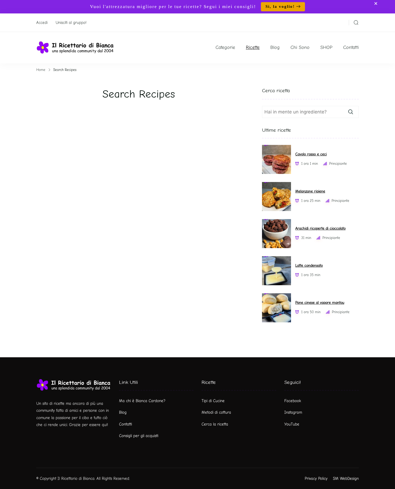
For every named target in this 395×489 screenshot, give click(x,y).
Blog (275, 47)
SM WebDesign (346, 478)
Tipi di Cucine (213, 400)
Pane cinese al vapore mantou (319, 302)
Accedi (42, 22)
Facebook (292, 400)
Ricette (253, 47)
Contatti (351, 47)
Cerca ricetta (276, 91)
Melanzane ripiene (310, 191)
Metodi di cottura (216, 412)
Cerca (350, 111)
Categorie (225, 47)
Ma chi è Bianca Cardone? (142, 400)
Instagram (293, 412)
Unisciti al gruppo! (71, 22)
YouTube (291, 424)
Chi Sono (300, 47)
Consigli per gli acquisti (138, 435)
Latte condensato (309, 265)
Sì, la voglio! (280, 6)
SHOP (326, 47)
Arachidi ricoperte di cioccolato (320, 228)
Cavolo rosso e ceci (311, 154)
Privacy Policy (316, 478)
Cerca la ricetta (215, 424)
